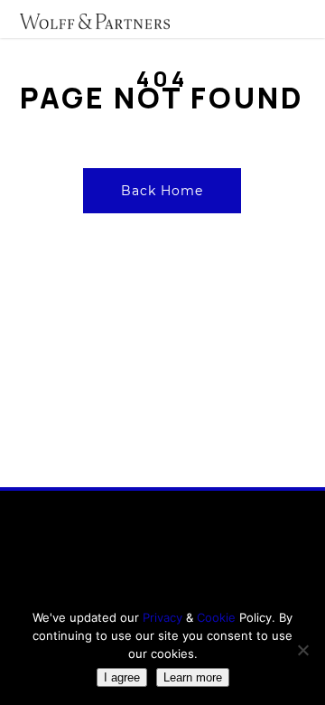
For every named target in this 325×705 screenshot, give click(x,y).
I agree (122, 677)
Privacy (162, 617)
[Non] (302, 650)
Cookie (218, 617)
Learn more (192, 677)
